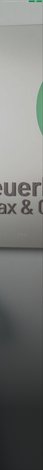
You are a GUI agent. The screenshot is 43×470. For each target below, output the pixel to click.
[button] (17, 1)
